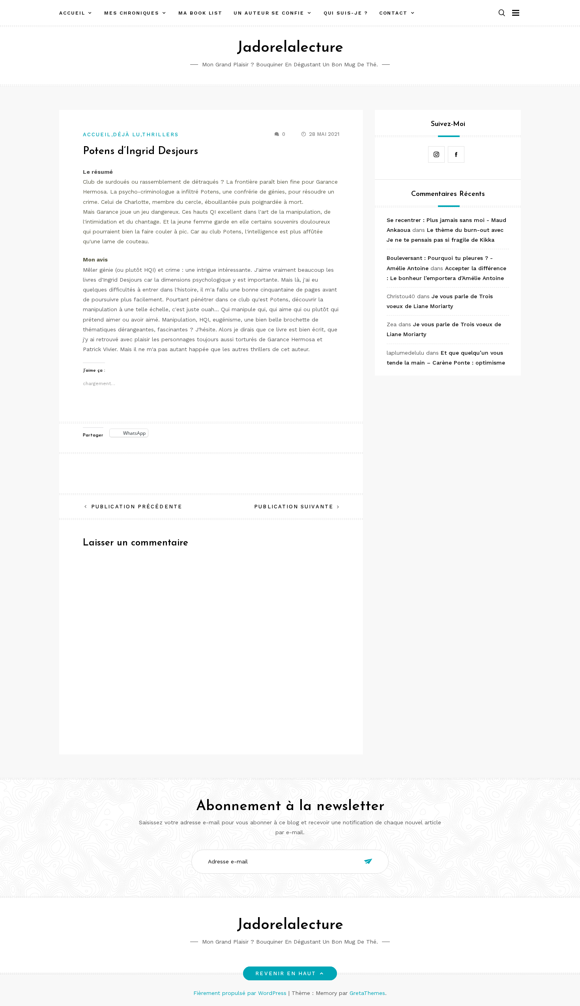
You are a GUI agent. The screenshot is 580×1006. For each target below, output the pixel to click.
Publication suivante (293, 507)
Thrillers (160, 134)
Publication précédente (136, 507)
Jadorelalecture (290, 48)
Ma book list (200, 13)
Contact (393, 13)
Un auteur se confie (269, 13)
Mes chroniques (131, 13)
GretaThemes (367, 993)
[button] (502, 13)
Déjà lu (127, 134)
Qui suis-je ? (346, 13)
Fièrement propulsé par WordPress (240, 993)
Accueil (72, 13)
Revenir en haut (285, 973)
